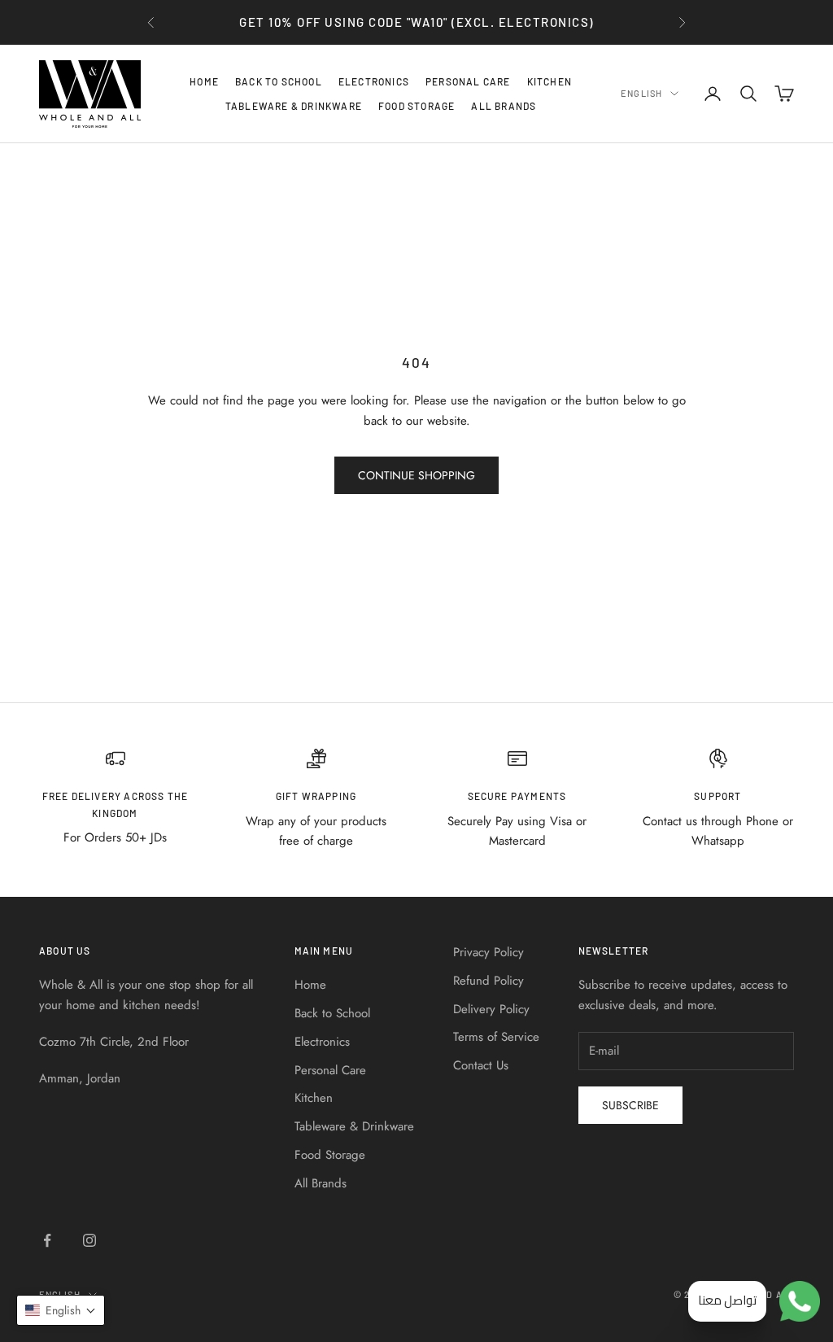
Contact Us (480, 1065)
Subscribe (630, 1105)
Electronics (373, 81)
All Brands (503, 105)
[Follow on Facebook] (47, 1240)
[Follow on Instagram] (89, 1240)
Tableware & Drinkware (293, 105)
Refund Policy (488, 981)
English (641, 93)
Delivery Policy (491, 1009)
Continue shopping (416, 475)
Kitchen (549, 81)
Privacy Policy (488, 952)
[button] (60, 1310)
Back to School (278, 81)
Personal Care (468, 81)
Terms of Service (496, 1037)
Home (204, 81)
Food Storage (416, 105)
